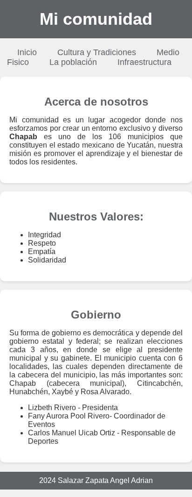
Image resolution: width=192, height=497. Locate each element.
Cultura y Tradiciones (96, 52)
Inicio (27, 52)
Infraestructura (144, 62)
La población (73, 62)
